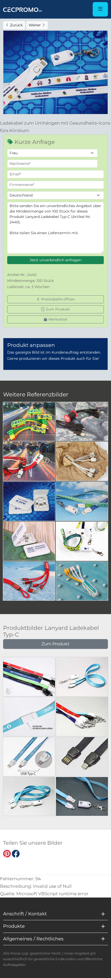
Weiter (35, 25)
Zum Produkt (57, 309)
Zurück (16, 25)
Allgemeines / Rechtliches (33, 939)
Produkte (14, 926)
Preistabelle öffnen (57, 299)
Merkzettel (57, 319)
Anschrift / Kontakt (25, 914)
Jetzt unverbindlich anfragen (55, 260)
